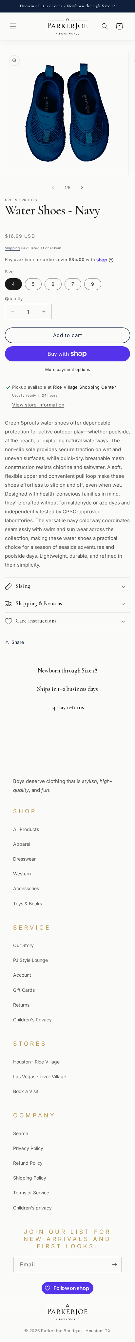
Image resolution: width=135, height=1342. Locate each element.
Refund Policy (28, 1163)
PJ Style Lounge (30, 960)
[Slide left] (53, 187)
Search (20, 1133)
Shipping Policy (29, 1178)
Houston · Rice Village (36, 1061)
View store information (38, 404)
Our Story (23, 945)
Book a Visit (25, 1091)
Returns (21, 1005)
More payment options (67, 369)
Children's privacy (32, 1207)
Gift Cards (24, 990)
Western (22, 873)
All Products (26, 829)
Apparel (21, 844)
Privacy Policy (28, 1148)
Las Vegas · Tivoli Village (39, 1076)
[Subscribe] (114, 1264)
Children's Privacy (32, 1019)
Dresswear (24, 859)
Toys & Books (27, 903)
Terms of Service (31, 1192)
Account (22, 975)
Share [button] (17, 642)
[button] (13, 26)
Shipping (12, 248)
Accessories (26, 888)
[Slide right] (82, 187)
